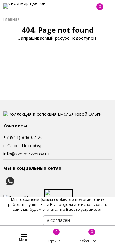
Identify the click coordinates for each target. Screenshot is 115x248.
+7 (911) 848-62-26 (23, 137)
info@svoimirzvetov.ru (26, 154)
